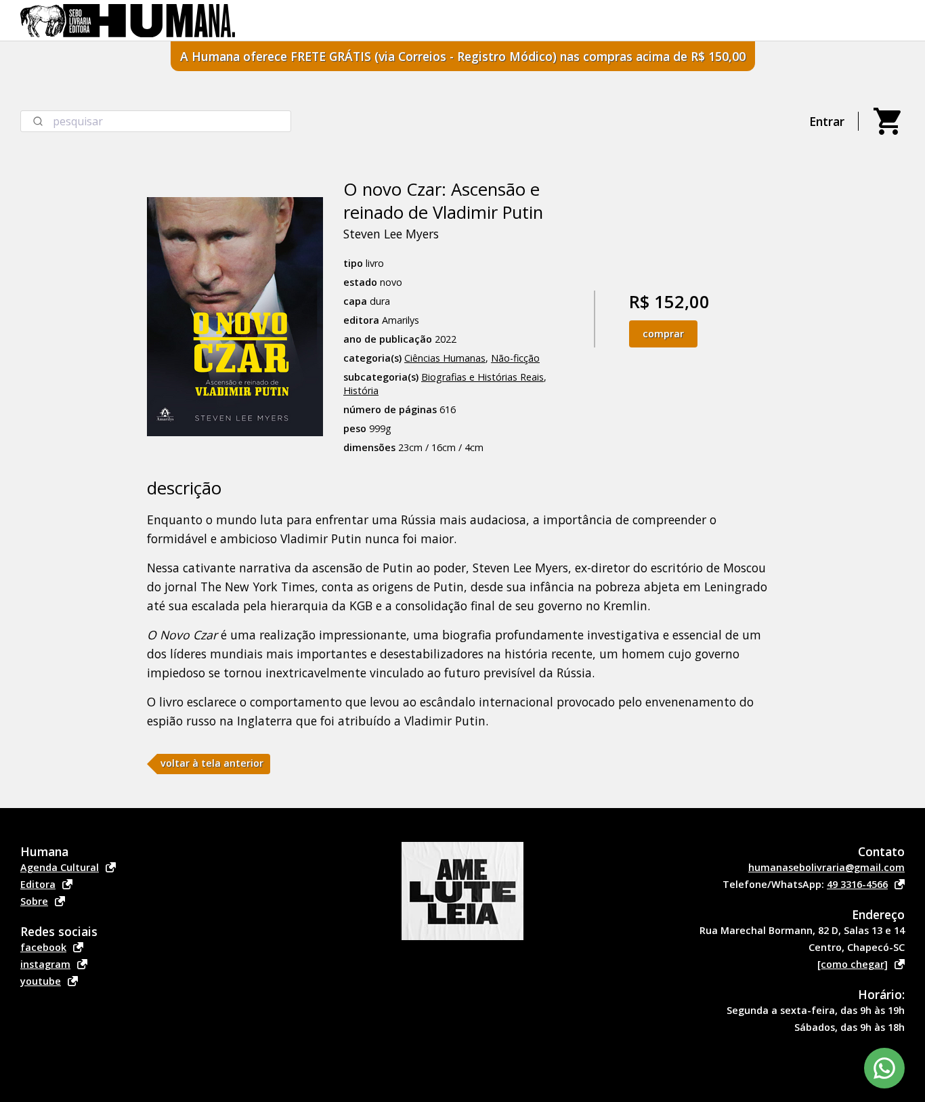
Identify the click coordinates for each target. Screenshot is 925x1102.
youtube (40, 981)
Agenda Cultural (59, 867)
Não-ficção (515, 358)
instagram (45, 964)
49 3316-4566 (857, 884)
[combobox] (155, 121)
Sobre (34, 901)
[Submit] (37, 121)
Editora (38, 884)
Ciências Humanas (445, 358)
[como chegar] (852, 964)
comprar (663, 333)
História (361, 390)
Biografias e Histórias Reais (482, 376)
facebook (43, 947)
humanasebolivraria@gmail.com (826, 867)
